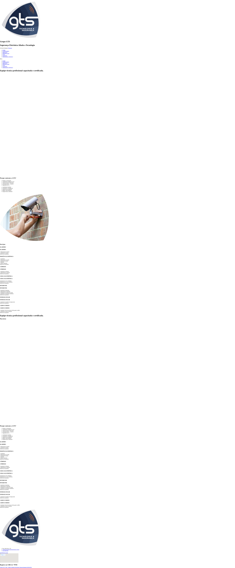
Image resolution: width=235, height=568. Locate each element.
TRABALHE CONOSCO (7, 56)
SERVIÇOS (4, 52)
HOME (3, 50)
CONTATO (4, 55)
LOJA (3, 54)
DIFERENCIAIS (5, 53)
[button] (117, 58)
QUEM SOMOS (5, 51)
